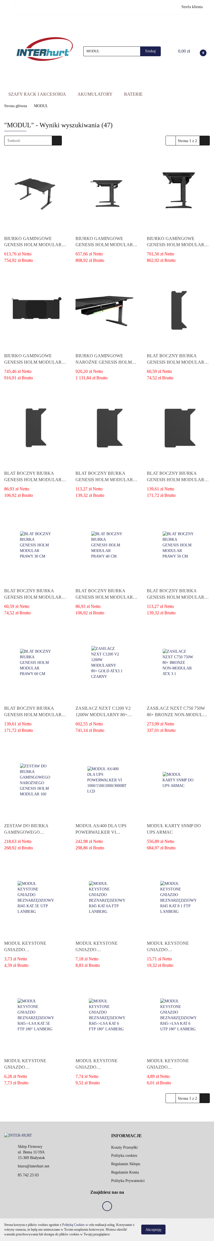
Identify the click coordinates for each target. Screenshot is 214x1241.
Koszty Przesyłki (124, 1147)
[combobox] (33, 140)
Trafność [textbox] (13, 140)
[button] (126, 1136)
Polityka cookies (124, 1155)
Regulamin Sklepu (125, 1164)
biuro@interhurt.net (33, 1166)
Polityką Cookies (73, 1225)
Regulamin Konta (125, 1172)
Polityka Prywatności (128, 1181)
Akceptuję (153, 1230)
